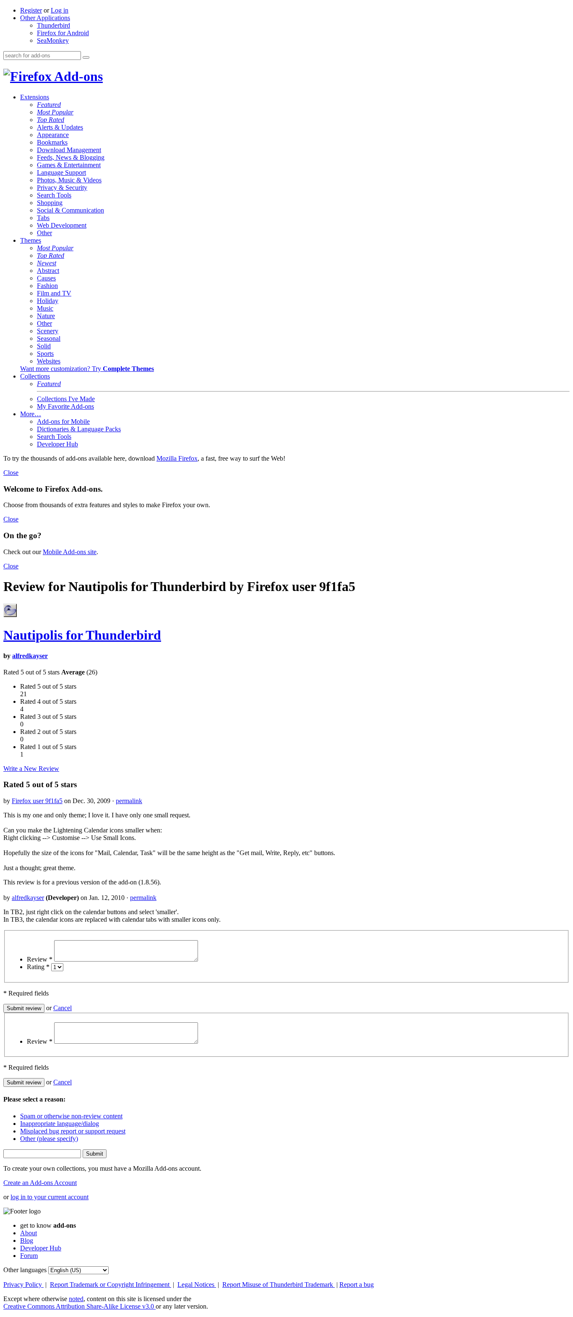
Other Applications (45, 17)
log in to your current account (49, 1196)
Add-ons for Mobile (63, 421)
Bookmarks (52, 142)
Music (45, 308)
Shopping (50, 202)
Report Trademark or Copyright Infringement (110, 1284)
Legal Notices (196, 1284)
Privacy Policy (23, 1284)
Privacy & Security (62, 187)
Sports (45, 353)
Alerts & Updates (60, 127)
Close (10, 472)
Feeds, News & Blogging (70, 157)
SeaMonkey (53, 40)
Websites (48, 361)
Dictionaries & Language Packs (79, 429)
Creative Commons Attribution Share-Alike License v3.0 (79, 1306)
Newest (46, 263)
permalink (129, 800)
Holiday (47, 300)
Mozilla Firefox (177, 458)
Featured (49, 104)
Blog (26, 1240)
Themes (30, 240)
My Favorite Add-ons (65, 406)
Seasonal (48, 338)
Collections (35, 376)
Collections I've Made (66, 398)
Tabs (43, 217)
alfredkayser (30, 655)
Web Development (61, 225)
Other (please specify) (49, 1138)
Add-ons (77, 76)
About (28, 1233)
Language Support (61, 172)
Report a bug (356, 1284)
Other (44, 232)
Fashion (47, 285)
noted (76, 1298)
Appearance (53, 134)
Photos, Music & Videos (69, 180)
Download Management (69, 149)
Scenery (47, 330)
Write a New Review (31, 768)
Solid (44, 346)
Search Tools (54, 195)
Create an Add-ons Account (40, 1182)
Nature (46, 315)
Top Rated (50, 119)
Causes (46, 278)
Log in (59, 10)
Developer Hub (57, 444)
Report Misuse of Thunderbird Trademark (278, 1284)
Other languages (25, 1269)
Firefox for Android (63, 32)
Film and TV (54, 293)
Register (31, 10)
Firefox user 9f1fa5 (37, 800)
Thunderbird (53, 25)
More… (30, 413)
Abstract (48, 270)
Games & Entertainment (69, 165)
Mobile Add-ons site (69, 551)
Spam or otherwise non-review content (71, 1116)
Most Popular (55, 112)
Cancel (62, 1007)
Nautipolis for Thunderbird (82, 635)
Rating (38, 966)
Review (39, 959)
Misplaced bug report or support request (72, 1131)
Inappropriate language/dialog (59, 1123)
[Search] (86, 57)
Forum (29, 1255)
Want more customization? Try (87, 368)
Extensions (34, 97)
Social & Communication (70, 210)
